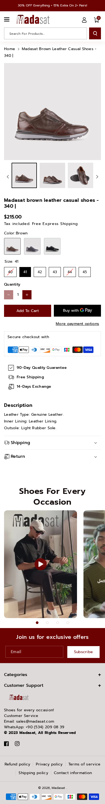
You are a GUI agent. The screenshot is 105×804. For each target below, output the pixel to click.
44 (70, 271)
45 (85, 271)
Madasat (58, 787)
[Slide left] (8, 177)
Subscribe (83, 652)
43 (55, 271)
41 (25, 271)
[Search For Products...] (95, 33)
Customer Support (23, 685)
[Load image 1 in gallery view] (24, 175)
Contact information (73, 773)
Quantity (12, 284)
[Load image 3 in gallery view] (80, 175)
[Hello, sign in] (84, 20)
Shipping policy (33, 773)
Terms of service (84, 764)
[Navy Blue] (32, 246)
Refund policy (17, 764)
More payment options (77, 324)
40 (10, 271)
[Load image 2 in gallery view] (52, 175)
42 (40, 271)
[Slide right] (97, 177)
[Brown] (12, 246)
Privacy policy (49, 764)
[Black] (52, 246)
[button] (7, 19)
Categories (15, 674)
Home (9, 49)
